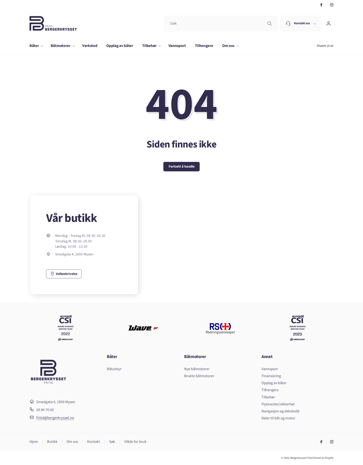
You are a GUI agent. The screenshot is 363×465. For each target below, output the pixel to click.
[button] (35, 46)
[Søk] (269, 23)
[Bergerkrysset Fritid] (48, 390)
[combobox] (221, 23)
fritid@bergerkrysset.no (55, 418)
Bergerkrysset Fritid (301, 458)
